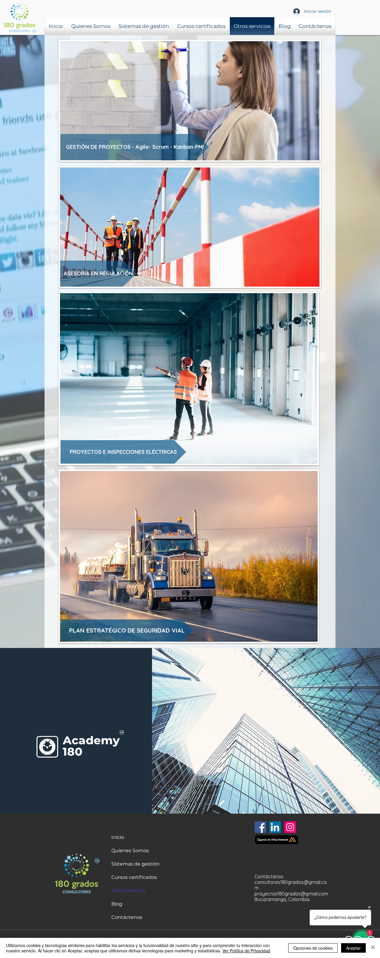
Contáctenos (126, 917)
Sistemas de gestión (135, 864)
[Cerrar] (372, 948)
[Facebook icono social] (260, 827)
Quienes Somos (130, 850)
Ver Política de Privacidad (246, 951)
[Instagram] (290, 827)
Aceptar (353, 948)
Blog (116, 904)
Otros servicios (128, 890)
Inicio (117, 837)
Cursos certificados (134, 877)
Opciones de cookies (312, 948)
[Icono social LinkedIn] (275, 827)
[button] (123, 452)
